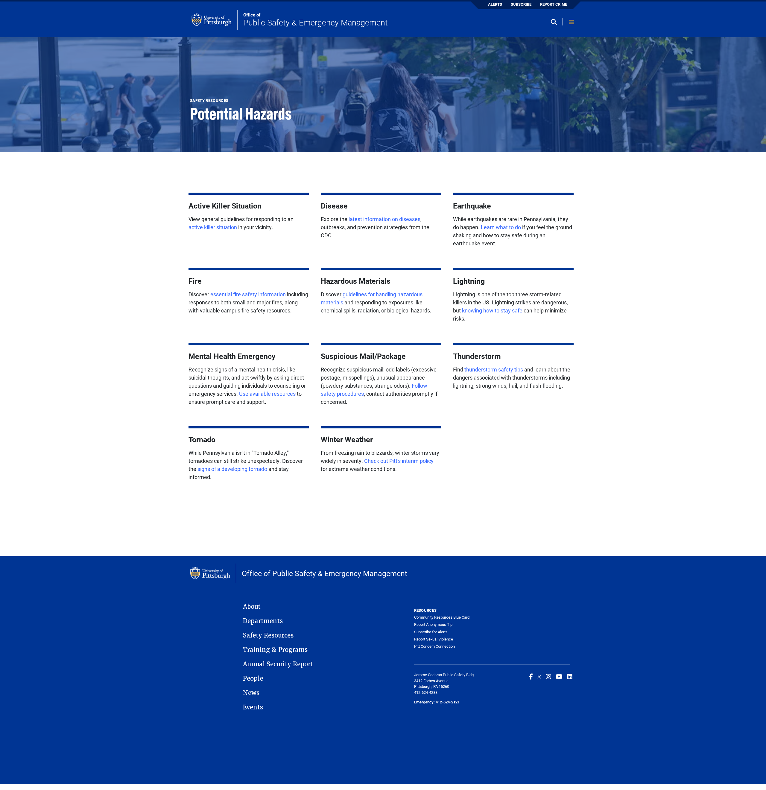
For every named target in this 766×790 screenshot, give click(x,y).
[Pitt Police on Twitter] (539, 676)
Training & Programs (275, 650)
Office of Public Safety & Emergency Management (324, 573)
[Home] (213, 573)
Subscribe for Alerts (431, 632)
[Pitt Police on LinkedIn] (569, 676)
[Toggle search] (556, 22)
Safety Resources (268, 635)
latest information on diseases (384, 219)
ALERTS (495, 4)
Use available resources (267, 393)
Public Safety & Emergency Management (315, 19)
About (252, 607)
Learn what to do (501, 227)
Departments (263, 621)
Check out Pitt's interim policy (399, 460)
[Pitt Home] (215, 20)
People (253, 678)
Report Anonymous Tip (433, 624)
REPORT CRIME (553, 4)
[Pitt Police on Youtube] (559, 676)
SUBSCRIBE (521, 4)
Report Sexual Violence (433, 639)
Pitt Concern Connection (434, 646)
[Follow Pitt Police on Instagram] (548, 676)
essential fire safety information (248, 294)
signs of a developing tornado (232, 468)
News (251, 693)
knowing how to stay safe (492, 310)
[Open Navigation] (571, 22)
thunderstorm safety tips (493, 369)
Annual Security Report (278, 664)
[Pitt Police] (531, 676)
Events (253, 707)
